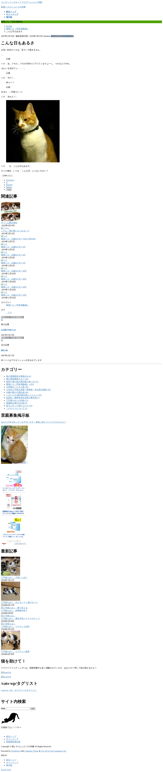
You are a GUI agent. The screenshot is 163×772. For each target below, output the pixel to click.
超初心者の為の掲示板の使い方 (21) (22, 382)
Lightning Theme (31, 751)
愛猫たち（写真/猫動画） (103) (20, 384)
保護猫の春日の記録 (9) (16, 403)
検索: (3, 708)
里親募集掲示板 (13, 742)
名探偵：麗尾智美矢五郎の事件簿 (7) (22, 398)
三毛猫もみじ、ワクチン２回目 (15, 626)
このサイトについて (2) (16, 408)
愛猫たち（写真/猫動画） (62, 36)
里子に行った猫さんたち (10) (19, 406)
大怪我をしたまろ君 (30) (17, 387)
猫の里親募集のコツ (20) (17, 379)
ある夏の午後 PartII (8, 330)
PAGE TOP (6, 770)
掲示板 (9, 765)
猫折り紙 (4, 350)
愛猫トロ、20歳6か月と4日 (13, 255)
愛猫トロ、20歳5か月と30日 (13, 271)
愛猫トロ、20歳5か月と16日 (13, 295)
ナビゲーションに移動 (32, 2)
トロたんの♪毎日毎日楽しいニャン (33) (24, 395)
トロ (10, 312)
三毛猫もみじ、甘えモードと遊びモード (19, 602)
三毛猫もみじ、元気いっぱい (14, 577)
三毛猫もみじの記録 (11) (17, 400)
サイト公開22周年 (9, 223)
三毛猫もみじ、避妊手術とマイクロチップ (20, 618)
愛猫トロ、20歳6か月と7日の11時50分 (18, 239)
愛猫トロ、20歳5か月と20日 (13, 287)
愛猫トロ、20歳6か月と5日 (13, 247)
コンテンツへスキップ (11, 2)
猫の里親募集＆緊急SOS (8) (18, 376)
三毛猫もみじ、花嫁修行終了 (14, 610)
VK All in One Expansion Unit (53, 751)
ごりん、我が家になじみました (15, 231)
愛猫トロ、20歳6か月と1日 (13, 263)
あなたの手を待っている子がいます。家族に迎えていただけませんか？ (33, 422)
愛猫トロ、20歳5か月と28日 (13, 279)
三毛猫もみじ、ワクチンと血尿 (15, 651)
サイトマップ (12, 739)
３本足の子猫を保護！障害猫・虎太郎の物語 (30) (28, 390)
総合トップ (11, 736)
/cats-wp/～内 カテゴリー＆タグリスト (19, 690)
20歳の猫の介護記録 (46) (17, 392)
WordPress (15, 751)
